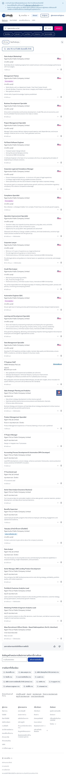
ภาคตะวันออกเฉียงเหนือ (37, 696)
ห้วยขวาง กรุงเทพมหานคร (50, 694)
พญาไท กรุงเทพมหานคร (22, 696)
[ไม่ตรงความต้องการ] (59, 646)
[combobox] (22, 28)
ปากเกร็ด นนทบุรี (20, 694)
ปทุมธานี (29, 694)
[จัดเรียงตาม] (62, 42)
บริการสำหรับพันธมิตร (37, 730)
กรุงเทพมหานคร (37, 694)
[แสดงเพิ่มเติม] (58, 69)
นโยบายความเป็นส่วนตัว (32, 5)
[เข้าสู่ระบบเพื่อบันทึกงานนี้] (61, 69)
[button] (24, 15)
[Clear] (40, 28)
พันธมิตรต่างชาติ (38, 726)
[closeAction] (63, 3)
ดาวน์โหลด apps (6, 748)
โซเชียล (52, 724)
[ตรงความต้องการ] (55, 646)
